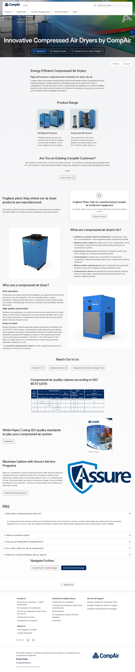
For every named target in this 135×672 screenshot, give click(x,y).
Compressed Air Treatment (27, 620)
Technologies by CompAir (27, 630)
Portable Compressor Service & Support (102, 605)
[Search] (95, 5)
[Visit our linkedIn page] (28, 640)
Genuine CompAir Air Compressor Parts (102, 602)
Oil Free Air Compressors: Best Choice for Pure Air (31, 612)
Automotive (56, 620)
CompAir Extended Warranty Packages (102, 609)
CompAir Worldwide (24, 633)
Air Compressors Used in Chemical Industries (65, 616)
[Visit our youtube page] (34, 640)
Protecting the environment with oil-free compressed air (67, 606)
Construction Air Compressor (63, 602)
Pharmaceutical (58, 611)
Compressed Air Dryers (26, 617)
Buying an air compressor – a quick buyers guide (30, 603)
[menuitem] (9, 12)
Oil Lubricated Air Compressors (28, 608)
